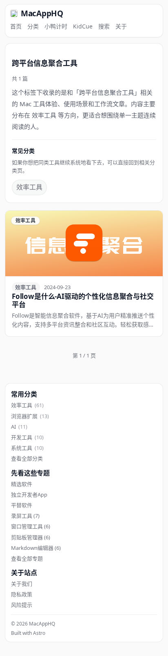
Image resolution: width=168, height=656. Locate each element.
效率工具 (29, 187)
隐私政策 (21, 594)
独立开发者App (29, 494)
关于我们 (21, 583)
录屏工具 (25, 515)
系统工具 (27, 447)
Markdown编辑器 (36, 547)
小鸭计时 (55, 26)
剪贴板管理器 (30, 537)
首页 (16, 26)
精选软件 (21, 484)
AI (19, 426)
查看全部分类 (27, 458)
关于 (121, 26)
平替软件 (21, 505)
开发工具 (27, 437)
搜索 (104, 26)
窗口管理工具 (30, 526)
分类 (33, 26)
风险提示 (21, 604)
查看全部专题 (27, 558)
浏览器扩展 (30, 416)
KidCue (83, 26)
